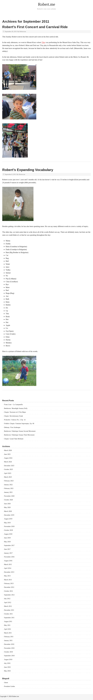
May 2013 (7, 576)
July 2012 (7, 598)
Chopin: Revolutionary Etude (13, 416)
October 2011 (8, 614)
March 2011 (8, 633)
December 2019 (9, 515)
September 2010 (9, 656)
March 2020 (8, 511)
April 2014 (7, 568)
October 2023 (8, 469)
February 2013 (8, 583)
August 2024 (8, 458)
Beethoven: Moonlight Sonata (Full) (15, 408)
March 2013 (8, 580)
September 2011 (9, 617)
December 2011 (9, 610)
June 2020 (7, 504)
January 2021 (8, 492)
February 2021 (8, 488)
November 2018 (9, 526)
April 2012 (7, 602)
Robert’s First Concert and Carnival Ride (35, 27)
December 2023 (9, 466)
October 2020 (8, 500)
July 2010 (7, 663)
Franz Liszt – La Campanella (13, 404)
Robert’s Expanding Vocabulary (27, 170)
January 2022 (8, 485)
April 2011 (7, 629)
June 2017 (7, 549)
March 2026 (8, 450)
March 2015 (8, 564)
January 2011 (8, 640)
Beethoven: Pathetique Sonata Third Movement (19, 435)
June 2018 (7, 538)
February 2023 (8, 481)
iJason (6, 682)
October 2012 (8, 591)
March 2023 (8, 477)
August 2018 (8, 534)
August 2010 (8, 659)
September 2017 (9, 545)
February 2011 (8, 637)
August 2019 (8, 519)
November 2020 (9, 496)
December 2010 (9, 644)
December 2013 (9, 572)
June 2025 (7, 454)
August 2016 (8, 561)
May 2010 (7, 671)
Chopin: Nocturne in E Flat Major (15, 412)
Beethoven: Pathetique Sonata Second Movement (19, 431)
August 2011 (8, 621)
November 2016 (9, 557)
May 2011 (7, 625)
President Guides (9, 686)
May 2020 (7, 507)
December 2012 (9, 587)
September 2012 (9, 595)
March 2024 (8, 462)
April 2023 (7, 473)
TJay (43, 42)
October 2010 (8, 652)
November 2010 (9, 648)
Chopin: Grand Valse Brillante (13, 439)
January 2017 (8, 553)
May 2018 (7, 542)
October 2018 (8, 530)
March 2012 (8, 606)
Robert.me (46, 4)
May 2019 (7, 523)
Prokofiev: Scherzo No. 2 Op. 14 (14, 420)
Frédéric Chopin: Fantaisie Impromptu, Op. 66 (19, 423)
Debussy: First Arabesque (12, 427)
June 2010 (7, 667)
